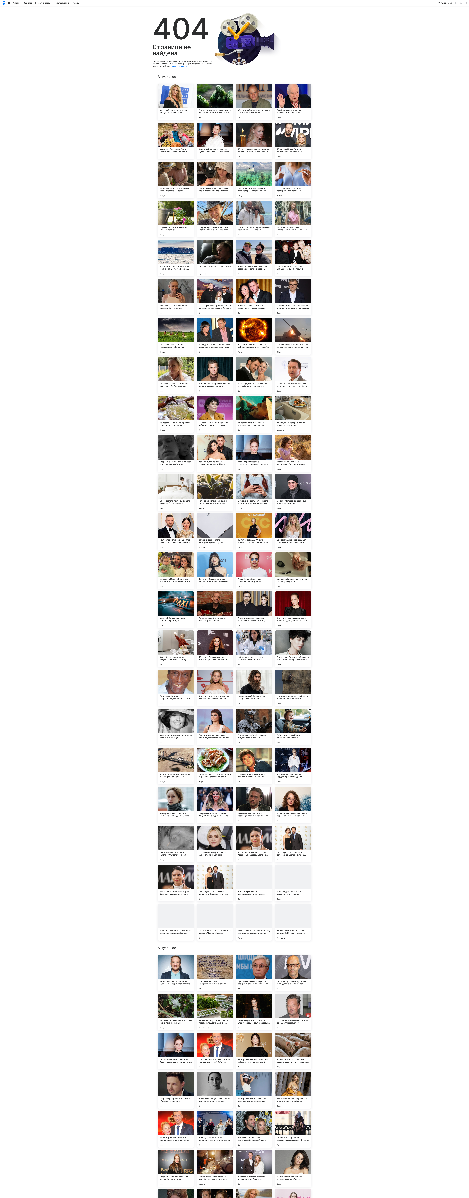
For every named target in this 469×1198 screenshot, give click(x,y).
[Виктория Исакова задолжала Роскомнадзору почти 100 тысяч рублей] (293, 609)
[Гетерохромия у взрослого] (254, 1078)
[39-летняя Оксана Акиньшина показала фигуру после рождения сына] (176, 297)
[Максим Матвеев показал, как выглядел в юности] (293, 492)
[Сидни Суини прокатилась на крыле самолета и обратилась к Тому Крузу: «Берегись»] (215, 1000)
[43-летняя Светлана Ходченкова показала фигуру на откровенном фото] (254, 141)
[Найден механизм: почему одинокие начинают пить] (254, 648)
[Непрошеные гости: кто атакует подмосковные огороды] (176, 180)
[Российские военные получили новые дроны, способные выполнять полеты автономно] (176, 1000)
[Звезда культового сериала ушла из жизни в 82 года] (176, 727)
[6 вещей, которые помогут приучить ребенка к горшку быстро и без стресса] (176, 648)
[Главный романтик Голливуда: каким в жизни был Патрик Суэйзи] (254, 766)
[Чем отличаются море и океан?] (176, 1117)
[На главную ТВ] (7, 3)
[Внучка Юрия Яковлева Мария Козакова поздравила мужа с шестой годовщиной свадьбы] (254, 844)
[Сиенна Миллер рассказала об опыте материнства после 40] (293, 531)
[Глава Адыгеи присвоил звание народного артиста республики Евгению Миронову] (293, 375)
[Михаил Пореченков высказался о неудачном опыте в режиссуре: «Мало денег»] (293, 297)
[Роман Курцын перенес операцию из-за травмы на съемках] (215, 375)
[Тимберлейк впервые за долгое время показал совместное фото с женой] (176, 531)
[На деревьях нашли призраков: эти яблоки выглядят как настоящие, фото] (176, 414)
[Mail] (3, 3)
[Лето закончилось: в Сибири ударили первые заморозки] (215, 492)
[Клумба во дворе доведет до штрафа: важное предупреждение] (176, 219)
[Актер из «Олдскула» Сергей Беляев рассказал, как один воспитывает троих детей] (176, 141)
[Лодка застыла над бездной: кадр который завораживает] (254, 180)
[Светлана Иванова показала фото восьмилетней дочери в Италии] (215, 180)
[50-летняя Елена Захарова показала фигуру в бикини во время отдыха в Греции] (215, 648)
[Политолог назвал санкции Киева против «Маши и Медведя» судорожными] (215, 922)
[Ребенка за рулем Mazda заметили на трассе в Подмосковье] (293, 727)
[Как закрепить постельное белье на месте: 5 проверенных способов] (176, 492)
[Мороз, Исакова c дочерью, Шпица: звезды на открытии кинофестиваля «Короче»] (293, 258)
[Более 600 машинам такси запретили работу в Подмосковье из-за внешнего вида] (176, 609)
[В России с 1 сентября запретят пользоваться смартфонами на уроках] (254, 492)
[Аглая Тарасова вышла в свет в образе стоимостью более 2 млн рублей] (293, 805)
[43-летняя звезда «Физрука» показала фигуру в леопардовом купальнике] (254, 531)
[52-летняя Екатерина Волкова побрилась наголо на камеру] (215, 414)
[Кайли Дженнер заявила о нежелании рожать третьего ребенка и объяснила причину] (254, 1117)
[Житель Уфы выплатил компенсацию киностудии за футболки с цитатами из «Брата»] (254, 883)
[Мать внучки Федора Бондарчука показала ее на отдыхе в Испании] (215, 297)
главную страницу (179, 66)
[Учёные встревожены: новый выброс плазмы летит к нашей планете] (254, 336)
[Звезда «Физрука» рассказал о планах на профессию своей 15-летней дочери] (293, 1156)
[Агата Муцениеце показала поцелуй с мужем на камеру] (254, 609)
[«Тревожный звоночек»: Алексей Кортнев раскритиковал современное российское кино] (254, 102)
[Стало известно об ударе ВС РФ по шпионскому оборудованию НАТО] (293, 336)
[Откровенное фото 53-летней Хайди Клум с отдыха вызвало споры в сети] (215, 805)
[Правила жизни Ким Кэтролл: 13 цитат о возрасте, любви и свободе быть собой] (176, 922)
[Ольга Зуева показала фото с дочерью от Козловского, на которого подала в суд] (293, 844)
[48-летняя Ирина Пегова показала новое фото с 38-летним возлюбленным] (293, 141)
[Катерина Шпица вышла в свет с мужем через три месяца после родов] (215, 141)
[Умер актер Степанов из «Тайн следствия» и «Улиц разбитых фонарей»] (215, 219)
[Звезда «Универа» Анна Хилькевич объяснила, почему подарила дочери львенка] (293, 453)
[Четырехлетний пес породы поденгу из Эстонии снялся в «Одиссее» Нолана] (254, 1156)
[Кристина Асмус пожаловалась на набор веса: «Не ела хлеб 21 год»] (215, 688)
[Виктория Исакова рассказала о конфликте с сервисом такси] (176, 1078)
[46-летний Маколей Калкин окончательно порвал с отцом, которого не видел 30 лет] (215, 1117)
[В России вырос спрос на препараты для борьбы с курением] (293, 180)
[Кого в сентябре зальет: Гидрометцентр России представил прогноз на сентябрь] (176, 336)
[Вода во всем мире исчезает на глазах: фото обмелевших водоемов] (176, 766)
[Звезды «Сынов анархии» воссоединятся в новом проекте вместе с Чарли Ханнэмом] (254, 805)
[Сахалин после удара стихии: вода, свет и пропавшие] (293, 1117)
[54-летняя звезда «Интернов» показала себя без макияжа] (176, 375)
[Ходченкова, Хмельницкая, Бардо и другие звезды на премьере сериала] (293, 766)
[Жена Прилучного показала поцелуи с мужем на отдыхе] (254, 297)
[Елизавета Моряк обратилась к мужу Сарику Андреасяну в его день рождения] (176, 570)
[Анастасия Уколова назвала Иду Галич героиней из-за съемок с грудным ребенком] (215, 1156)
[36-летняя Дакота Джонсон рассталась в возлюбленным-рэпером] (215, 570)
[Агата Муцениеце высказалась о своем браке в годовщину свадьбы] (254, 375)
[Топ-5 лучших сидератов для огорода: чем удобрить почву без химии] (293, 1000)
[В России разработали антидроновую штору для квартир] (215, 531)
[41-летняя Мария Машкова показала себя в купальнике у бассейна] (254, 414)
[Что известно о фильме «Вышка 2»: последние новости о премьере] (293, 688)
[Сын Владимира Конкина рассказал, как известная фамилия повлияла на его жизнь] (293, 102)
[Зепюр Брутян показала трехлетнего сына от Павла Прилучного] (215, 453)
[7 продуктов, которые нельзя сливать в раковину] (293, 414)
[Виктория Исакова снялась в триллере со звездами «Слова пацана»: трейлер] (176, 805)
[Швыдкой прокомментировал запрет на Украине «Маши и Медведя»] (254, 961)
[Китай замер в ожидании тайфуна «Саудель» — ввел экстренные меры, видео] (176, 844)
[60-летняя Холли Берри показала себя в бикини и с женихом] (254, 219)
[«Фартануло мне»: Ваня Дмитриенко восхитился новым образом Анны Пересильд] (293, 219)
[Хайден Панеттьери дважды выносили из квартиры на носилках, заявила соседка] (215, 844)
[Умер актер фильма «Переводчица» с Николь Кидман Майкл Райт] (176, 688)
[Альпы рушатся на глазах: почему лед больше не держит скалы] (254, 922)
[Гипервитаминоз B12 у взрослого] (215, 258)
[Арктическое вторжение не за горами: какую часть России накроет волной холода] (176, 258)
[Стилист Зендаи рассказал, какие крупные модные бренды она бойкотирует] (215, 727)
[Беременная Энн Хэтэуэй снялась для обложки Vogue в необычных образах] (293, 648)
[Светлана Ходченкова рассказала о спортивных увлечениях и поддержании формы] (293, 1039)
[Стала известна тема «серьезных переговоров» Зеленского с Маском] (293, 1078)
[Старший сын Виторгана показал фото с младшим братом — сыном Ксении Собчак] (176, 453)
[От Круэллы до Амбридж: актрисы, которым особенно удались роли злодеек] (176, 1039)
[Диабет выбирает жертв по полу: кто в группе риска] (293, 570)
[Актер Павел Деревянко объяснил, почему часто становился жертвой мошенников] (254, 570)
